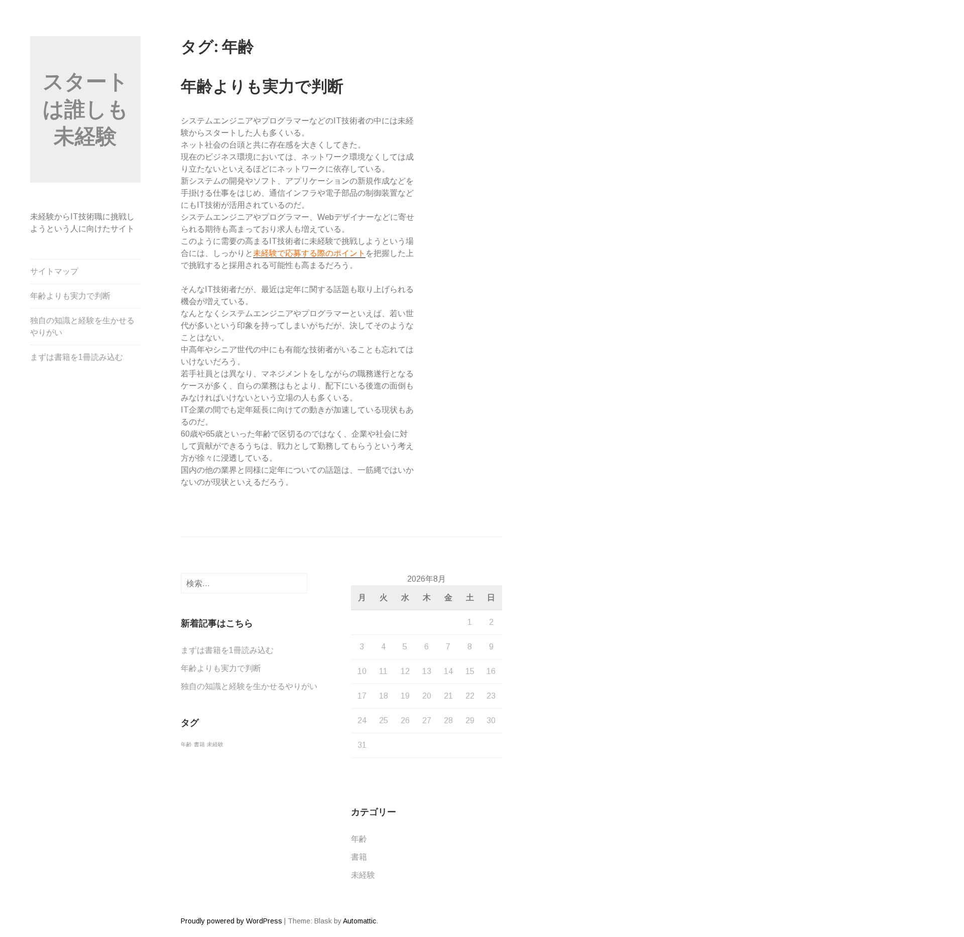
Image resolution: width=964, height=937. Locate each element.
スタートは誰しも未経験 (86, 109)
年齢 (186, 744)
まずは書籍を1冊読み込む (76, 357)
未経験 (215, 744)
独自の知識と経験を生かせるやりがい (82, 326)
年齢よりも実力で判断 (70, 296)
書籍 (199, 744)
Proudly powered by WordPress (231, 921)
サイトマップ (54, 271)
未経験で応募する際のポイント (309, 253)
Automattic (359, 921)
